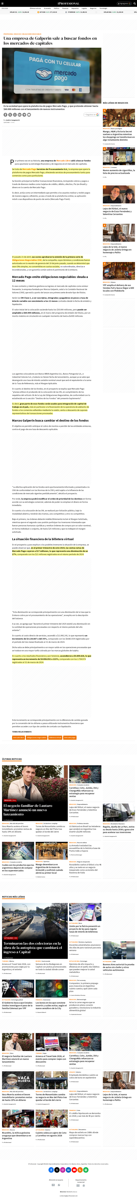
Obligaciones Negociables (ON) (27, 260)
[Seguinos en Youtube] (74, 1170)
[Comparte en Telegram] (24, 115)
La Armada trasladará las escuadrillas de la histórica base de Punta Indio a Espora (84, 848)
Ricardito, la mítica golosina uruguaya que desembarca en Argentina (16, 1135)
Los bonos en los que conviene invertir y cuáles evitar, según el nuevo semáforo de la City (51, 1005)
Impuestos (75, 8)
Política (56, 8)
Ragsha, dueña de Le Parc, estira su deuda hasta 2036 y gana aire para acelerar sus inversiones (118, 829)
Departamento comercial (80, 1181)
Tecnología (103, 8)
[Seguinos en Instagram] (62, 1170)
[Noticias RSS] (80, 1170)
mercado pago (69, 737)
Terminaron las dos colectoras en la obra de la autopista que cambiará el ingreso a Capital (33, 947)
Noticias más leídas (13, 896)
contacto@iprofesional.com (68, 1196)
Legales (84, 8)
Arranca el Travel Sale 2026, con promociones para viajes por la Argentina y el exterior (16, 967)
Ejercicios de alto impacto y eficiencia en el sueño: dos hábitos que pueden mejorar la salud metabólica (84, 968)
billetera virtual (55, 737)
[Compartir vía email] (29, 115)
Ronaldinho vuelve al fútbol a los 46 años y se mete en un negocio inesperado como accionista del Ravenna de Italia (85, 868)
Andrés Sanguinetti (13, 120)
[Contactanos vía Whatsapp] (59, 1185)
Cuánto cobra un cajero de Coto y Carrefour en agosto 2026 (51, 1134)
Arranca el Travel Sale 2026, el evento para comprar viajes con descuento (51, 1059)
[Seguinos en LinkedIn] (68, 1170)
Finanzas (65, 8)
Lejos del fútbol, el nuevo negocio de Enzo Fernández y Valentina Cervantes (117, 211)
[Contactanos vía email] (53, 1185)
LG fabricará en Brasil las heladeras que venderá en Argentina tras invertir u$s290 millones (84, 829)
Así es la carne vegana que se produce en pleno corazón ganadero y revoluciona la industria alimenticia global (85, 1006)
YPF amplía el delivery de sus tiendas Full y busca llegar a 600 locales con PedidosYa (118, 288)
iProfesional (8, 34)
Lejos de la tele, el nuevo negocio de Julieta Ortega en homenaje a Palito (117, 250)
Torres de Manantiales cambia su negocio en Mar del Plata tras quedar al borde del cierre (50, 829)
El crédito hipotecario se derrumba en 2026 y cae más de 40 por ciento (85, 1114)
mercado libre (18, 737)
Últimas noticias (35, 8)
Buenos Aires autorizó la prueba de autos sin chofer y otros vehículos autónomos (118, 967)
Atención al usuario (56, 1180)
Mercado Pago (29, 169)
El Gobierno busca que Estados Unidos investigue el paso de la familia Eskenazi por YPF (17, 1005)
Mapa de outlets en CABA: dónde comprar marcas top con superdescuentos (83, 1135)
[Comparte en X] (10, 115)
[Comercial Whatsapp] (84, 1185)
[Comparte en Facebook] (5, 115)
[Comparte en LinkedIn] (20, 115)
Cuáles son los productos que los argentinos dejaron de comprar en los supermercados (18, 868)
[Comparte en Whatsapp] (15, 115)
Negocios (93, 8)
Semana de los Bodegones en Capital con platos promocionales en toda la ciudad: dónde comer (51, 967)
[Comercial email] (78, 1185)
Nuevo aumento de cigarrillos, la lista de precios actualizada (119, 172)
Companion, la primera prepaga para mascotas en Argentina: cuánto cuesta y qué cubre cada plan (83, 987)
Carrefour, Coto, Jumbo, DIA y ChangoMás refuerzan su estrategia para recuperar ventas (83, 792)
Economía (47, 8)
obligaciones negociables (36, 737)
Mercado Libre (63, 160)
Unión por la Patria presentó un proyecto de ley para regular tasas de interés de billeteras (84, 929)
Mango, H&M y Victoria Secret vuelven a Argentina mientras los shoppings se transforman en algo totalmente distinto (119, 135)
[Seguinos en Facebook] (51, 1170)
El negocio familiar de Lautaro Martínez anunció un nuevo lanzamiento (28, 810)
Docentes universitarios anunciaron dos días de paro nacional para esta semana (85, 948)
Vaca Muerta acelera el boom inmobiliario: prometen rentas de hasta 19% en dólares (17, 829)
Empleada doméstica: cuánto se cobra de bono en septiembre (83, 1076)
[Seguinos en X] (57, 1170)
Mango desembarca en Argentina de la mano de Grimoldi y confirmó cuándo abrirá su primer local (49, 868)
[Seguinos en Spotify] (86, 1170)
